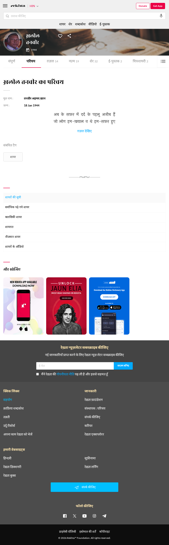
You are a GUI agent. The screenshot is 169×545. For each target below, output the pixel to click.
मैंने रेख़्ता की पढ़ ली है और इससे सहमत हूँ (74, 374)
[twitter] (74, 515)
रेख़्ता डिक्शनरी (12, 466)
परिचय (31, 62)
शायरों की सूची (13, 198)
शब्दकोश (80, 24)
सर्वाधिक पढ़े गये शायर (17, 207)
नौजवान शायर (12, 237)
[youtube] (84, 515)
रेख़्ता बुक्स (9, 475)
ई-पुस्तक (115, 62)
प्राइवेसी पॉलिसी (67, 531)
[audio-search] (161, 15)
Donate (143, 5)
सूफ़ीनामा (90, 458)
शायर (13, 157)
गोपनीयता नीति (65, 374)
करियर (88, 425)
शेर (94, 62)
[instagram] (94, 515)
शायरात (9, 227)
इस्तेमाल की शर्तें (87, 531)
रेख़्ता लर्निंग (91, 466)
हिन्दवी (7, 458)
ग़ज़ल (52, 62)
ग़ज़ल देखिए (84, 132)
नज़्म (74, 62)
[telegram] (104, 515)
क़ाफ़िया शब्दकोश (13, 408)
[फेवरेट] (60, 35)
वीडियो (92, 24)
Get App (157, 5)
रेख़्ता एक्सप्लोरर (94, 434)
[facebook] (64, 515)
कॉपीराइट (104, 531)
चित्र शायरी (140, 62)
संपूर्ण (11, 62)
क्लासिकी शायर (13, 217)
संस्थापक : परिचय (94, 408)
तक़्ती (6, 417)
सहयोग (7, 399)
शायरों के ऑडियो (14, 247)
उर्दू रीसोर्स (9, 425)
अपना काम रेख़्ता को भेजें (17, 434)
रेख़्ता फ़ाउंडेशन (93, 399)
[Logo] (18, 6)
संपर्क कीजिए (92, 417)
